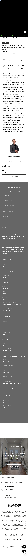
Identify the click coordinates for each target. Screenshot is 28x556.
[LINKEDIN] (14, 535)
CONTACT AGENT (14, 176)
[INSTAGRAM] (10, 535)
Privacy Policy (20, 547)
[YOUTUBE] (17, 535)
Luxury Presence (18, 539)
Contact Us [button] (14, 466)
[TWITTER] (21, 535)
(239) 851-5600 (6, 167)
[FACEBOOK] (6, 535)
